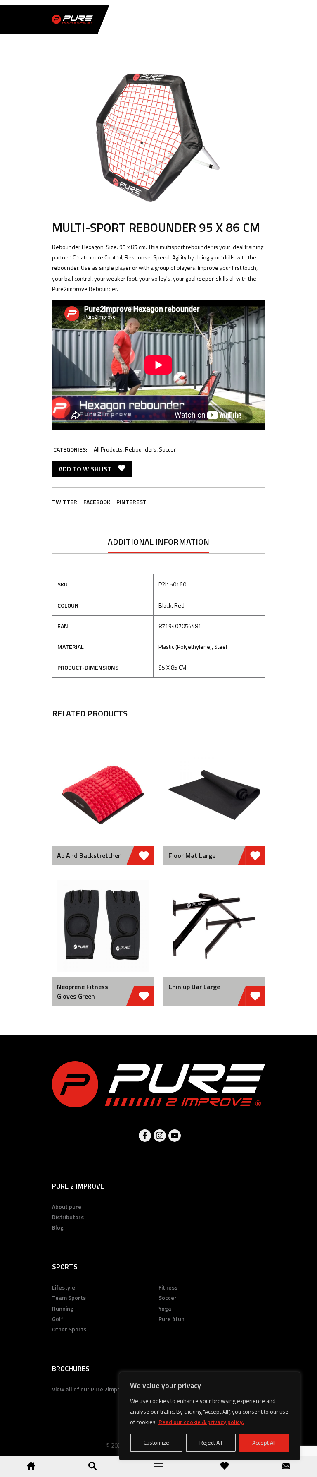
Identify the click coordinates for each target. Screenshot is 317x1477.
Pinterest (131, 501)
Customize (156, 1442)
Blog (58, 1227)
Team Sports (69, 1297)
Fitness (167, 1287)
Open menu (158, 1466)
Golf (57, 1318)
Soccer (167, 449)
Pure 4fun (171, 1318)
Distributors (68, 1217)
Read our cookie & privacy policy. (201, 1421)
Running (62, 1308)
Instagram (160, 1135)
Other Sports (69, 1329)
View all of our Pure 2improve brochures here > (113, 1389)
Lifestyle (63, 1287)
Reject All (210, 1442)
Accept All (264, 1442)
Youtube (174, 1135)
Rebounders (140, 449)
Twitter (64, 501)
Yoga (164, 1308)
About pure (66, 1206)
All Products (108, 449)
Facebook (96, 501)
